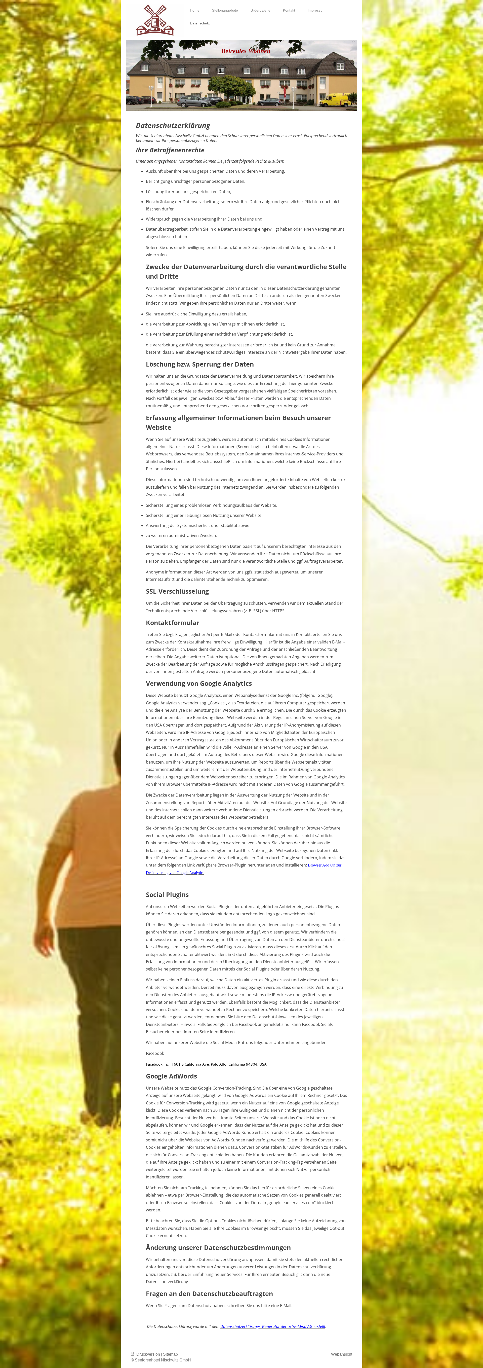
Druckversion (148, 1354)
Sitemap (170, 1354)
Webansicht (341, 1354)
